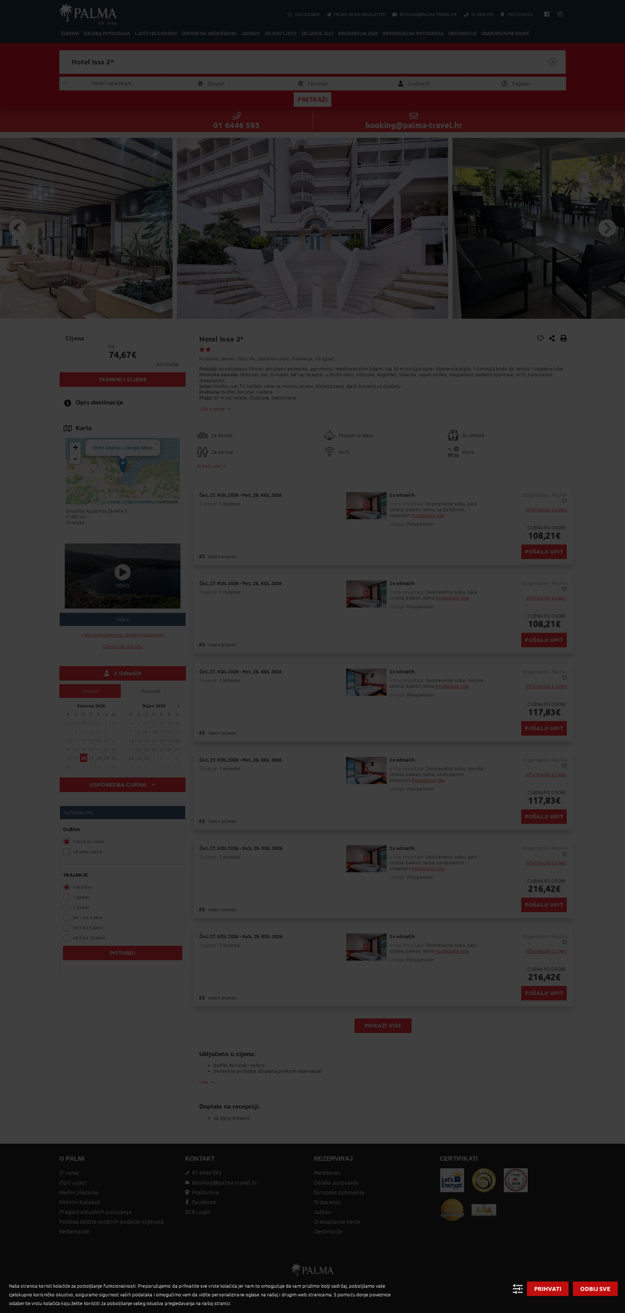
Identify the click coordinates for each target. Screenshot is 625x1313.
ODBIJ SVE (595, 1289)
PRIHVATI (547, 1289)
